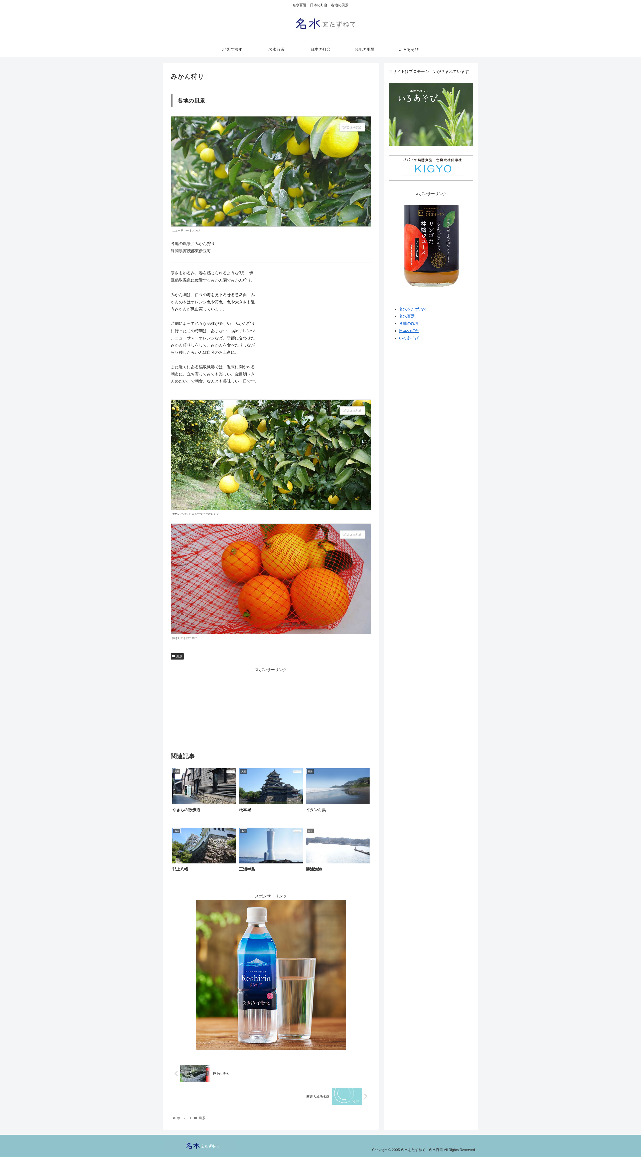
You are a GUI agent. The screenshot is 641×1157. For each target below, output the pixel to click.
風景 (179, 656)
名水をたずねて (413, 309)
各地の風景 (409, 324)
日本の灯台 (409, 331)
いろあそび (409, 338)
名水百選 (407, 316)
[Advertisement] (271, 708)
